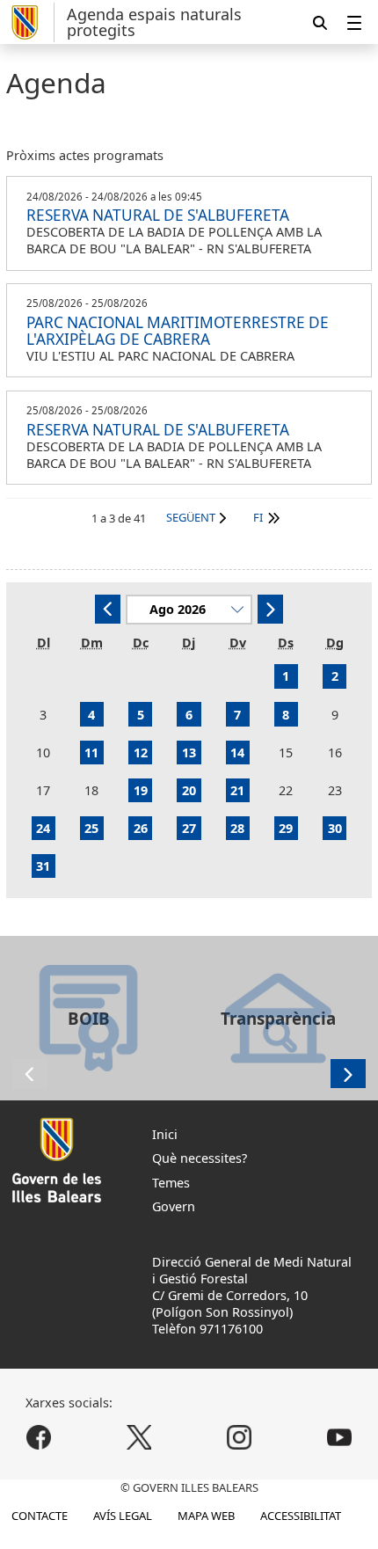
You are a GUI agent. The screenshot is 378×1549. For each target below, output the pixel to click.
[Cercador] (320, 22)
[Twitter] (139, 1436)
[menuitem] (354, 22)
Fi (258, 517)
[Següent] (270, 609)
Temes (171, 1182)
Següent (190, 517)
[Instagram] (238, 1436)
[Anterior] (107, 609)
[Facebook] (39, 1436)
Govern (173, 1206)
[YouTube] (339, 1436)
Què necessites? (199, 1158)
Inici (165, 1134)
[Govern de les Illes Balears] (30, 22)
